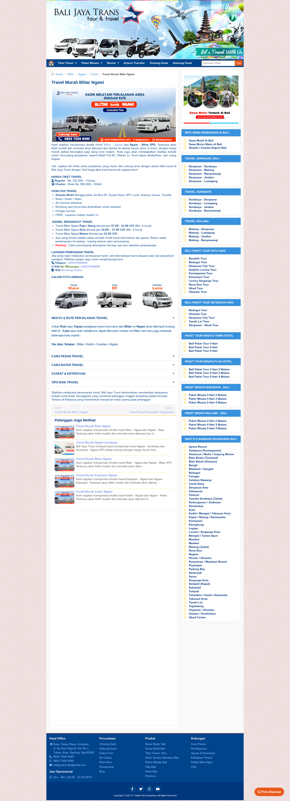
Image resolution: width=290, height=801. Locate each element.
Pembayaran (199, 748)
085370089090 (77, 262)
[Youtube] (158, 789)
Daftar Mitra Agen (202, 762)
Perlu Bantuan (271, 792)
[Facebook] (132, 789)
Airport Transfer (134, 63)
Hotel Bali (151, 771)
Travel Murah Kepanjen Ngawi (96, 475)
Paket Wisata (90, 63)
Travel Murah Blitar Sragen (71, 412)
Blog (102, 771)
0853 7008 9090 (63, 756)
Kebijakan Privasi (201, 757)
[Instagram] (149, 789)
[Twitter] (141, 789)
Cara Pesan (198, 744)
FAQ (193, 766)
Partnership (106, 766)
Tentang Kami (159, 63)
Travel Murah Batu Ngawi (93, 426)
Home (51, 63)
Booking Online (71, 270)
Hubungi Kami (182, 63)
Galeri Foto (106, 753)
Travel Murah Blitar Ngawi (94, 458)
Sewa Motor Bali (155, 744)
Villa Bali (150, 766)
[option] (71, 296)
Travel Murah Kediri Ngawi (94, 491)
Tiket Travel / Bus (156, 753)
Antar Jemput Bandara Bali (162, 757)
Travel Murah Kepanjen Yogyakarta (151, 412)
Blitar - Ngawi (113, 144)
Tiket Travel (65, 63)
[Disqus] (114, 567)
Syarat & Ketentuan (203, 753)
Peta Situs (105, 762)
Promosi (150, 776)
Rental (111, 63)
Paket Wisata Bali (156, 762)
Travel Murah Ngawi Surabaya (96, 442)
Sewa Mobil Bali (155, 748)
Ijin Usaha (105, 757)
